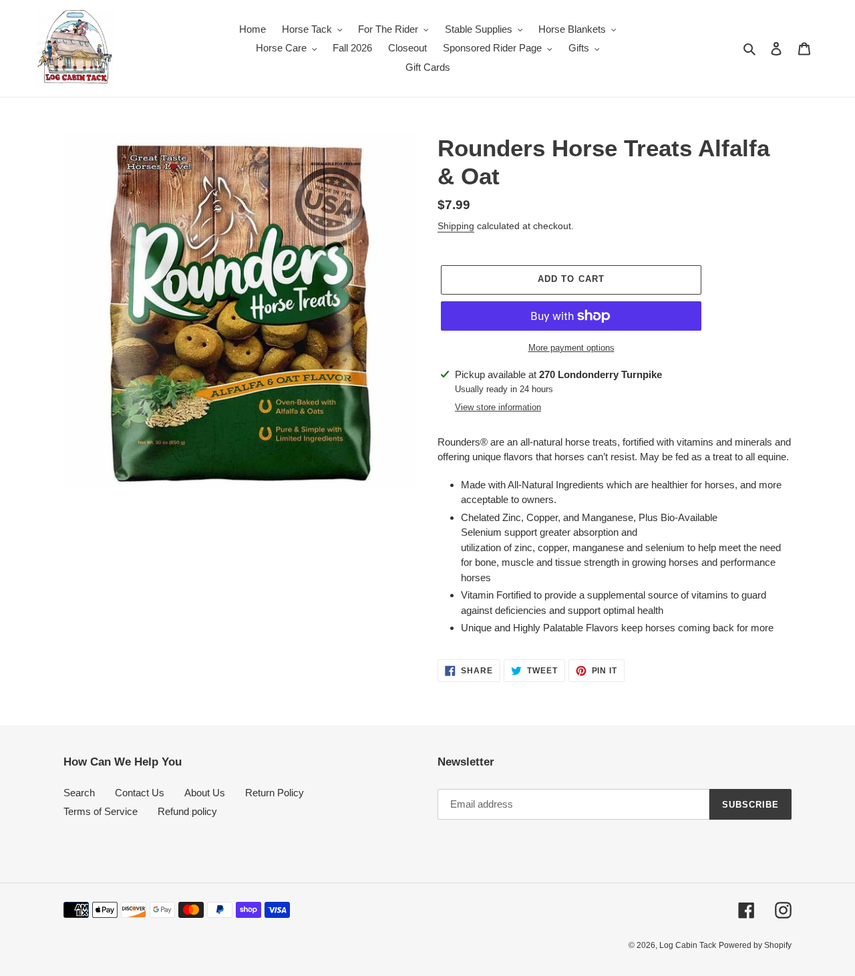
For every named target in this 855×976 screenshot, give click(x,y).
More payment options (571, 348)
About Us (204, 792)
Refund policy (187, 811)
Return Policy (274, 792)
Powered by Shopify (755, 945)
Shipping (456, 225)
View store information (498, 407)
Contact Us (139, 792)
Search (79, 792)
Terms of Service (100, 811)
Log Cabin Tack (687, 945)
